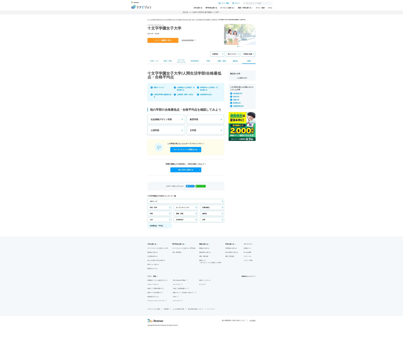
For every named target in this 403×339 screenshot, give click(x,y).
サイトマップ (211, 309)
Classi (174, 296)
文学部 (193, 130)
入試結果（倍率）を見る (185, 94)
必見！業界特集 (176, 252)
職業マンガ (210, 261)
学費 (151, 213)
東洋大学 (236, 96)
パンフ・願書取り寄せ (163, 40)
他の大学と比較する (185, 170)
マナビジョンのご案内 (153, 309)
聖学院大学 (237, 103)
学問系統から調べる (231, 248)
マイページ (247, 244)
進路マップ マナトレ (205, 280)
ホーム (149, 19)
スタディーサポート (153, 284)
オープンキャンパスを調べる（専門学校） (184, 248)
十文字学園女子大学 (170, 19)
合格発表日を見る (206, 94)
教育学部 (194, 119)
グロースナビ (176, 300)
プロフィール (247, 256)
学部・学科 (153, 207)
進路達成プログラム (153, 296)
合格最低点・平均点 (156, 226)
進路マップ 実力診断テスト (155, 292)
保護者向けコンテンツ (247, 276)
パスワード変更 (248, 260)
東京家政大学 (237, 93)
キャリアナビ (176, 284)
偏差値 (204, 213)
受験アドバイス (159, 87)
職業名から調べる (204, 248)
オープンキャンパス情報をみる (186, 149)
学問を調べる (229, 244)
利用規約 (166, 309)
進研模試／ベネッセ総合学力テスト (157, 280)
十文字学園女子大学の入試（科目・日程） (185, 19)
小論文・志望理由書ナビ (180, 288)
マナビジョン (141, 7)
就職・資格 (179, 213)
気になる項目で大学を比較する (156, 260)
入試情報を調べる (152, 256)
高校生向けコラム (152, 268)
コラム (270, 8)
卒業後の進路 (247, 54)
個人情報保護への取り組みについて (233, 320)
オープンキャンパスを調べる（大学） (158, 248)
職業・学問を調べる (244, 8)
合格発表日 (179, 219)
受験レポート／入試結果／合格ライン (183, 292)
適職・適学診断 (203, 256)
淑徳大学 (236, 100)
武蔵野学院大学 (238, 106)
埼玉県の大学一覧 (160, 19)
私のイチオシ (232, 54)
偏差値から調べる (152, 252)
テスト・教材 (260, 8)
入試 (151, 219)
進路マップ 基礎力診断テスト (155, 288)
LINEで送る (201, 186)
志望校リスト (247, 248)
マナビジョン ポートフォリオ (155, 300)
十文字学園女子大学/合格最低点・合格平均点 (206, 19)
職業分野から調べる (205, 252)
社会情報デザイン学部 (161, 119)
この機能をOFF (242, 78)
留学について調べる (153, 264)
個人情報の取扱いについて (195, 309)
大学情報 (153, 19)
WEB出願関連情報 (188, 40)
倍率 (203, 219)
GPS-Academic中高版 (179, 280)
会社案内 (253, 320)
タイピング (202, 284)
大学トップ (153, 201)
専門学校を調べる (211, 8)
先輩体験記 (206, 207)
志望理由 (215, 54)
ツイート (191, 186)
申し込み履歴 (247, 252)
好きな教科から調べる (231, 252)
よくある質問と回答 (178, 309)
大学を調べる (198, 8)
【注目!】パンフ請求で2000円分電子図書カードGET (200, 12)
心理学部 (155, 130)
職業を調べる (203, 244)
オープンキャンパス (182, 207)
